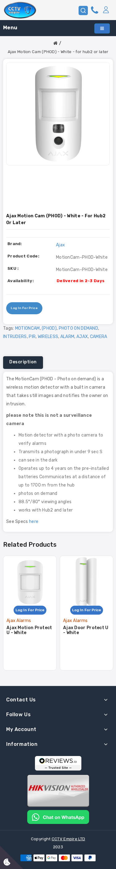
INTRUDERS (15, 336)
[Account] (106, 10)
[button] (106, 10)
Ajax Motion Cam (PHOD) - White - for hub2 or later (58, 51)
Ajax (60, 245)
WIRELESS (48, 336)
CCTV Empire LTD (68, 839)
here (33, 521)
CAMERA (98, 336)
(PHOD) (49, 328)
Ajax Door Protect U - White (86, 630)
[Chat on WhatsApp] (58, 816)
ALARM (67, 336)
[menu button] (102, 28)
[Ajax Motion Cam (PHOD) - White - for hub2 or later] (58, 113)
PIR (32, 336)
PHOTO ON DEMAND (78, 328)
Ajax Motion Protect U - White (29, 630)
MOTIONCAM (27, 328)
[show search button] (83, 10)
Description (23, 362)
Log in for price (24, 308)
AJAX (82, 336)
